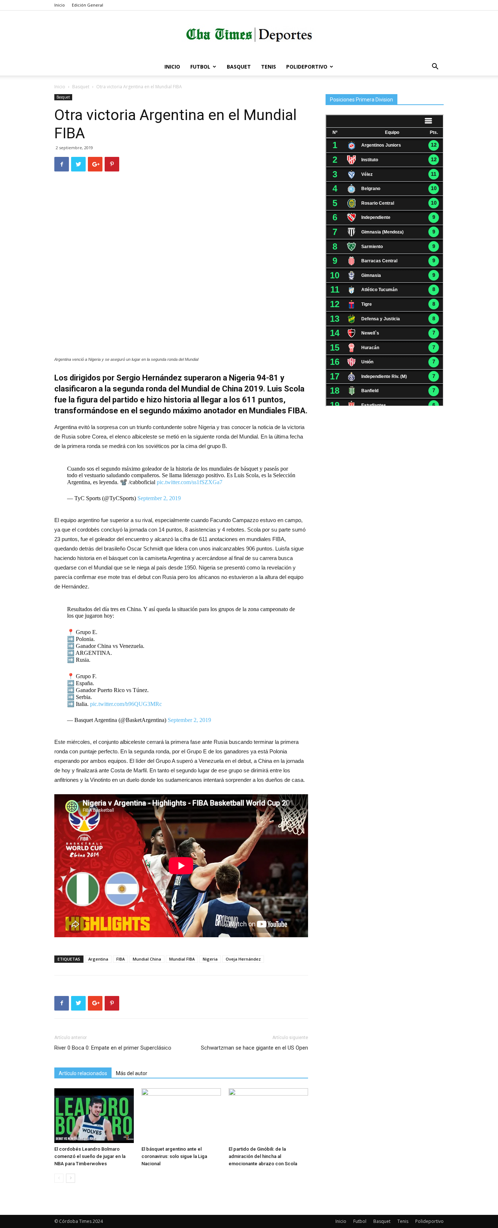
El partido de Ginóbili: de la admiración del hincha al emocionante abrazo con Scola (263, 1156)
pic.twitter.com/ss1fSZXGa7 (189, 482)
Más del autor (131, 1073)
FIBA (120, 959)
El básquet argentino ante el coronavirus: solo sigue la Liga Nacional (174, 1156)
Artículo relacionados (83, 1073)
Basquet (239, 66)
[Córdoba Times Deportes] (249, 35)
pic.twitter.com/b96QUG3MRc (126, 704)
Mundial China (147, 959)
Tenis (268, 66)
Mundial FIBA (182, 959)
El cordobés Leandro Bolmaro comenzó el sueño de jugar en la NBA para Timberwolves (89, 1156)
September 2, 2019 (159, 498)
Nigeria (210, 959)
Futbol (200, 66)
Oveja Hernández (243, 959)
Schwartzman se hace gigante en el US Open (254, 1047)
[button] (435, 67)
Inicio (59, 5)
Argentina (98, 959)
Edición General (87, 5)
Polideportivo (306, 66)
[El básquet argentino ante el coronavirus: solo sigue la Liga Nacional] (181, 1115)
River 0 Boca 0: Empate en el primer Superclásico (112, 1047)
